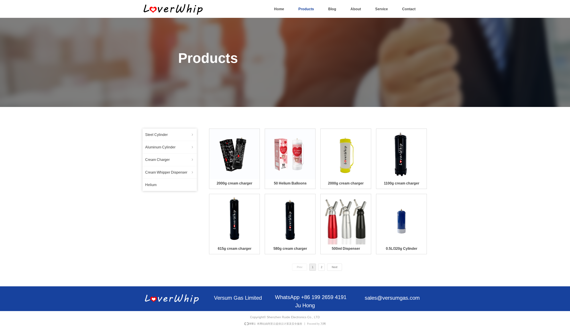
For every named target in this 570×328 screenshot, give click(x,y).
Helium (151, 185)
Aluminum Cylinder (169, 147)
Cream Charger (169, 160)
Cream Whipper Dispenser (169, 172)
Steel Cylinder (169, 135)
